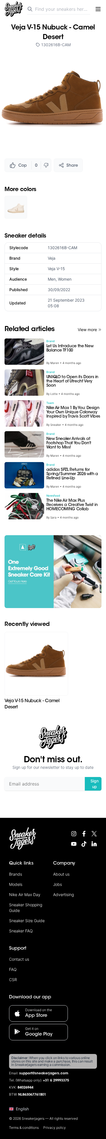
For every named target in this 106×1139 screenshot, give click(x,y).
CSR (13, 979)
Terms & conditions (24, 1127)
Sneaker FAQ (21, 930)
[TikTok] (84, 844)
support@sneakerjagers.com (43, 1073)
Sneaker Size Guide (27, 920)
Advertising (63, 894)
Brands (15, 874)
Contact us (19, 959)
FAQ (13, 969)
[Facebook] (84, 834)
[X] (94, 834)
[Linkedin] (94, 844)
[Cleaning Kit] (53, 571)
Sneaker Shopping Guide (25, 907)
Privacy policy (54, 1127)
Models (15, 884)
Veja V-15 (56, 268)
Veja (51, 258)
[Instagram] (74, 834)
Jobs (57, 884)
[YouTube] (74, 844)
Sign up (94, 783)
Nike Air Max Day (24, 894)
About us (61, 874)
